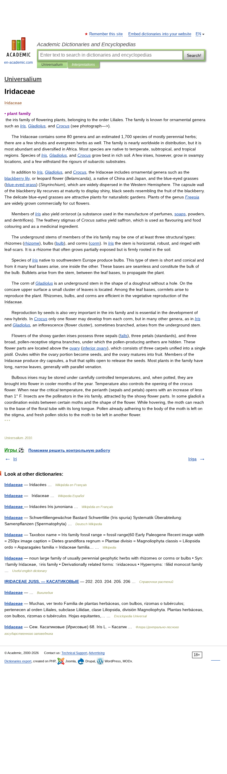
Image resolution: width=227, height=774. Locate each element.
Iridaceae (13, 484)
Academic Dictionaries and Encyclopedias (86, 44)
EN (198, 34)
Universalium (52, 65)
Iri (15, 458)
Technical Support (74, 653)
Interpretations (83, 65)
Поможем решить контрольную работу (69, 450)
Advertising (97, 653)
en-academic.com (18, 62)
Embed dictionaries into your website (159, 34)
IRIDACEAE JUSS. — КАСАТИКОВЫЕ (41, 581)
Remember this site (106, 34)
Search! (194, 55)
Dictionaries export (17, 661)
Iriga (192, 458)
